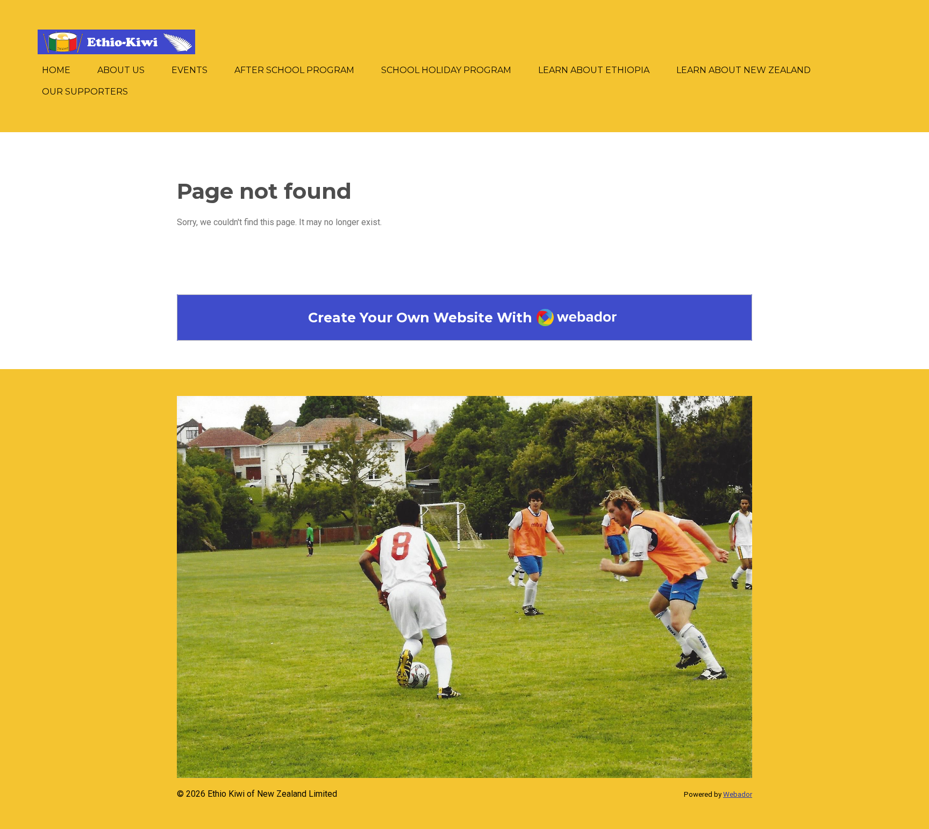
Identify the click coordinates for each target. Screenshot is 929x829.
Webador (737, 794)
